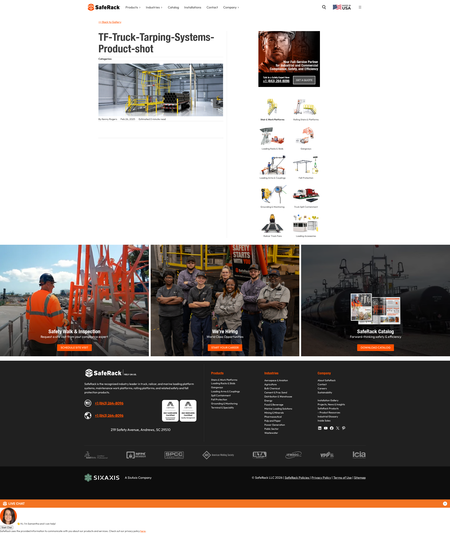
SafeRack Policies (297, 478)
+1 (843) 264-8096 (109, 403)
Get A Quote (304, 80)
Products (132, 7)
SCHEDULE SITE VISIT (74, 347)
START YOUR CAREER (225, 347)
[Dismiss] (445, 504)
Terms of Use (342, 478)
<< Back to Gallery (109, 22)
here (143, 531)
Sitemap (360, 478)
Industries (153, 7)
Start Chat (6, 527)
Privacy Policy (321, 478)
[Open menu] (360, 7)
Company (230, 7)
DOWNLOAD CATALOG (375, 347)
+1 (276, 81)
